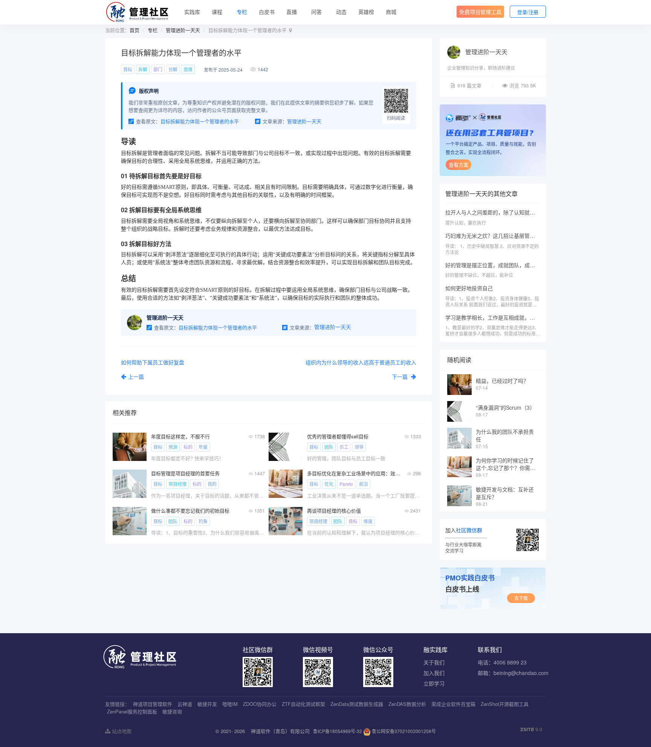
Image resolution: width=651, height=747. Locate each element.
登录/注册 (527, 11)
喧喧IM (230, 703)
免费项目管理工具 (480, 11)
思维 (188, 69)
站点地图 (120, 731)
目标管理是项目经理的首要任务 (185, 473)
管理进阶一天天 (183, 30)
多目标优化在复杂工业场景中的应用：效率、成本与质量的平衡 (353, 473)
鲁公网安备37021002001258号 (403, 731)
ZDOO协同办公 (260, 703)
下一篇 (400, 376)
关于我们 (434, 662)
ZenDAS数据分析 (407, 703)
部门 (157, 69)
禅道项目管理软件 (152, 703)
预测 (172, 447)
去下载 (521, 598)
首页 (134, 30)
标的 (188, 447)
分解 (172, 69)
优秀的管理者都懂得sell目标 (337, 436)
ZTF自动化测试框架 (303, 703)
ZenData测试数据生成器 (356, 703)
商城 (391, 11)
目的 (212, 484)
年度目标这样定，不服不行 (180, 436)
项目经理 (177, 484)
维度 (368, 521)
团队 (328, 447)
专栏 (242, 11)
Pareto (346, 484)
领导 (359, 447)
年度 (203, 447)
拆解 (142, 69)
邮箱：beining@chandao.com (513, 673)
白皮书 (267, 11)
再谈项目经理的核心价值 (334, 510)
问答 (316, 11)
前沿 (363, 484)
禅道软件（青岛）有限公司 (280, 731)
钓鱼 (203, 521)
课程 (217, 11)
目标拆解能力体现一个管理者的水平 (199, 121)
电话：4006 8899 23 (502, 662)
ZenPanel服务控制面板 (132, 711)
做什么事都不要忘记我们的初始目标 (190, 510)
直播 (291, 11)
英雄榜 (366, 11)
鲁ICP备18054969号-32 (337, 731)
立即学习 (434, 683)
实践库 (192, 11)
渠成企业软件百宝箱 (453, 703)
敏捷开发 (207, 703)
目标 (127, 69)
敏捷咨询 (172, 711)
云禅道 (184, 703)
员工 (343, 447)
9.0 (531, 729)
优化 (328, 484)
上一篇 (136, 376)
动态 (341, 11)
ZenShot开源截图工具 (505, 703)
